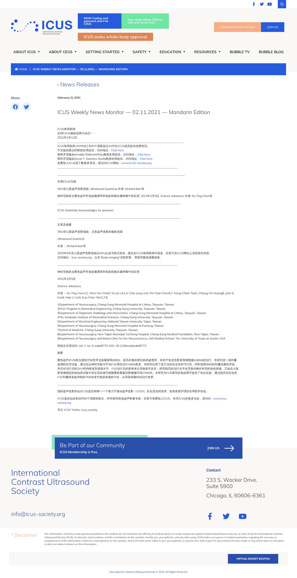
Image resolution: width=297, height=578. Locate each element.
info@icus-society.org (38, 513)
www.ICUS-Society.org (136, 163)
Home (22, 69)
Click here (117, 150)
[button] (15, 106)
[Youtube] (270, 4)
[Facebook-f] (254, 4)
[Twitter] (262, 4)
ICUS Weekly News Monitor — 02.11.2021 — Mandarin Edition (133, 112)
